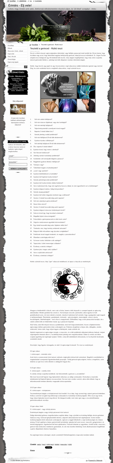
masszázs (63, 444)
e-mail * (11, 156)
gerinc (39, 444)
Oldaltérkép (22, 1)
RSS (31, 1)
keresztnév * (13, 162)
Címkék (33, 444)
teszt (43, 444)
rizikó (70, 444)
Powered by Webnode (95, 460)
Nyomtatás (38, 1)
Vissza (32, 450)
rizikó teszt (50, 444)
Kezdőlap (35, 44)
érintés (57, 444)
